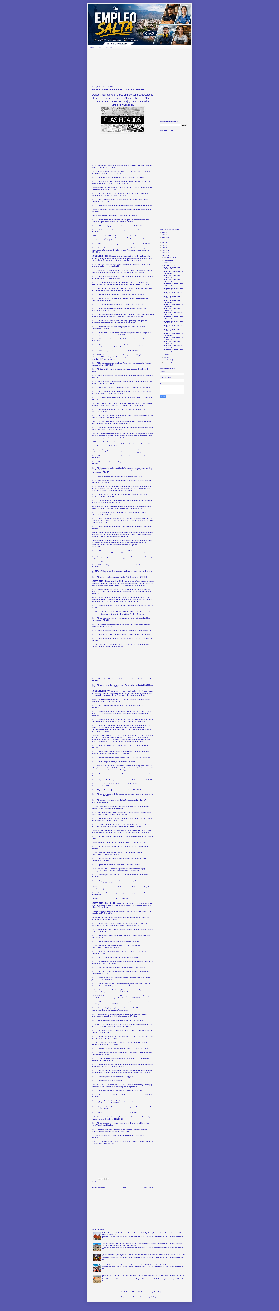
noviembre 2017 (169, 260)
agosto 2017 (167, 354)
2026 (164, 232)
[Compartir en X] (103, 1179)
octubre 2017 (168, 262)
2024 (164, 237)
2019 (164, 250)
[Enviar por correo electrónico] (99, 1179)
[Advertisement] (123, 67)
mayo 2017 (167, 362)
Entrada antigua (148, 1187)
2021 (164, 245)
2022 (164, 242)
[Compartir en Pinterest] (107, 1179)
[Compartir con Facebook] (105, 1179)
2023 (164, 240)
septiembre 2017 (169, 265)
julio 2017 (167, 357)
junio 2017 (167, 360)
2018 (164, 253)
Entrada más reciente (98, 1187)
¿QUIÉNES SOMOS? (105, 47)
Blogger (155, 1297)
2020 (164, 247)
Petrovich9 (136, 1297)
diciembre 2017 (168, 257)
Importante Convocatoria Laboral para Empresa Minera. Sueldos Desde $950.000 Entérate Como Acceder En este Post (137, 1265)
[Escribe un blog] (101, 1179)
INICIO (92, 47)
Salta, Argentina (102, 1182)
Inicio (124, 1187)
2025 (164, 235)
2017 (164, 255)
